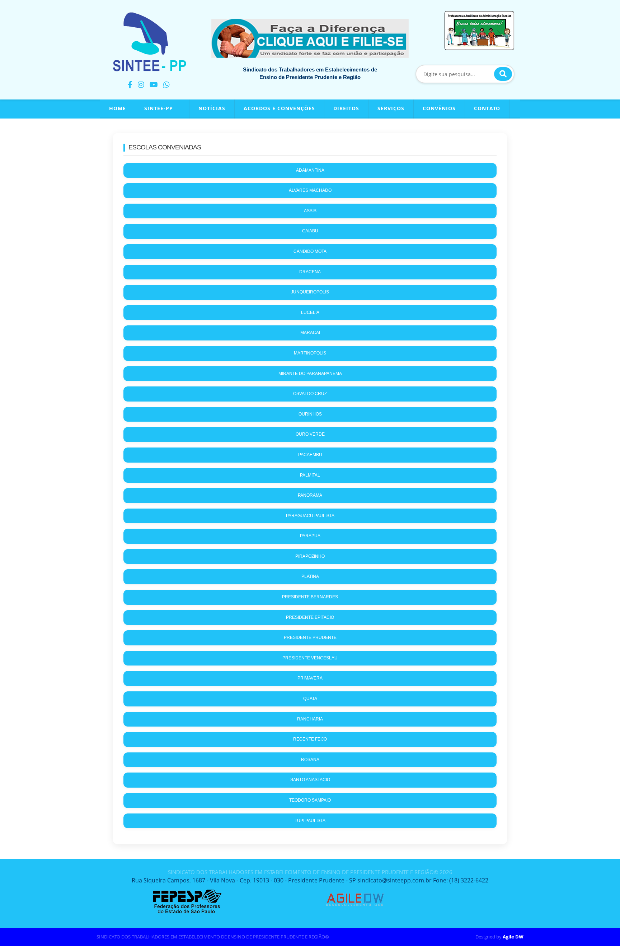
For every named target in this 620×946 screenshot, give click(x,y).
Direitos (346, 108)
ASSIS (310, 210)
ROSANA (310, 759)
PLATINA (310, 576)
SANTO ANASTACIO (310, 779)
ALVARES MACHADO (310, 190)
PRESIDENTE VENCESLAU (310, 657)
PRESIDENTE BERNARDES (310, 596)
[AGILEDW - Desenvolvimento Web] (355, 892)
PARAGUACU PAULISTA (310, 515)
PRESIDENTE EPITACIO (310, 617)
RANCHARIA (310, 719)
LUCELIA (310, 312)
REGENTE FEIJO (310, 739)
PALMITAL (310, 475)
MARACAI (310, 332)
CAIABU (310, 230)
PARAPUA (310, 535)
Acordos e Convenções (279, 108)
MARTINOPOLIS (310, 353)
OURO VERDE (310, 434)
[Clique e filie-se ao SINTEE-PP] (310, 38)
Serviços (390, 108)
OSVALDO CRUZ (310, 393)
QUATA (310, 698)
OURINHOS (310, 414)
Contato (487, 108)
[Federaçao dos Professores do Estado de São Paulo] (187, 892)
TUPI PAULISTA (310, 820)
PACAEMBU (310, 454)
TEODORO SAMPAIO (310, 800)
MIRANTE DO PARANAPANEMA (310, 373)
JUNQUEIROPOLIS (310, 292)
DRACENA (310, 271)
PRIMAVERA (310, 678)
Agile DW (513, 936)
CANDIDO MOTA (310, 251)
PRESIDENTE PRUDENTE (310, 637)
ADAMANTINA (310, 170)
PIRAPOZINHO (310, 556)
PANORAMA (310, 495)
